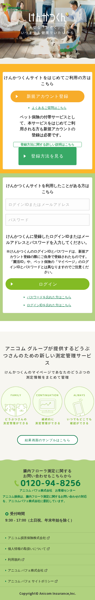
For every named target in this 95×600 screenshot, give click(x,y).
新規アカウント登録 (47, 96)
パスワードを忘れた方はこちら (49, 297)
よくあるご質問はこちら (49, 108)
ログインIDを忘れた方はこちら (49, 305)
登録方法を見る (47, 156)
